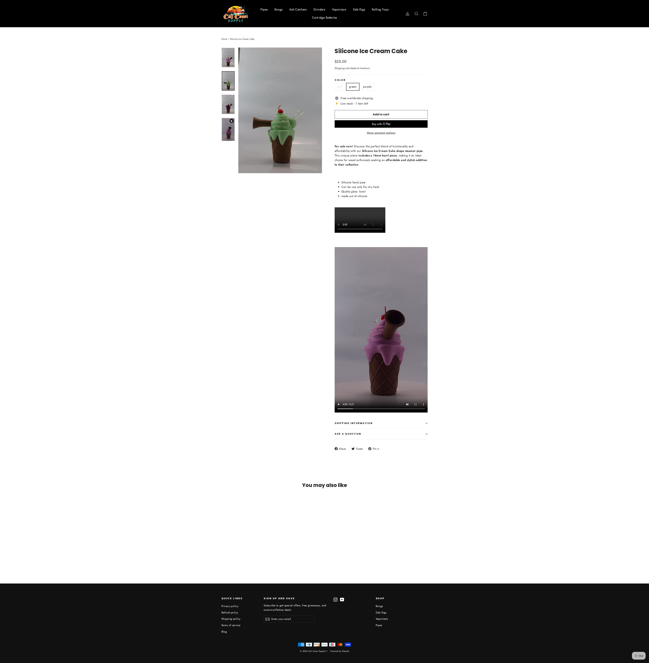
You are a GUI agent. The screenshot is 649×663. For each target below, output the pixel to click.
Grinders (319, 9)
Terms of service (231, 625)
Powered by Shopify (339, 651)
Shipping (340, 68)
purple (367, 87)
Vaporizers (339, 9)
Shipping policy (230, 619)
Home (224, 39)
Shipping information (353, 423)
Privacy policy (229, 606)
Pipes (264, 9)
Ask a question (348, 434)
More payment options (381, 133)
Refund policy (229, 612)
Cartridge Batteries (324, 17)
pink (340, 87)
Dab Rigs (359, 9)
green (353, 87)
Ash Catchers (298, 9)
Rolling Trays (380, 9)
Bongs (278, 9)
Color (340, 80)
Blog (224, 632)
